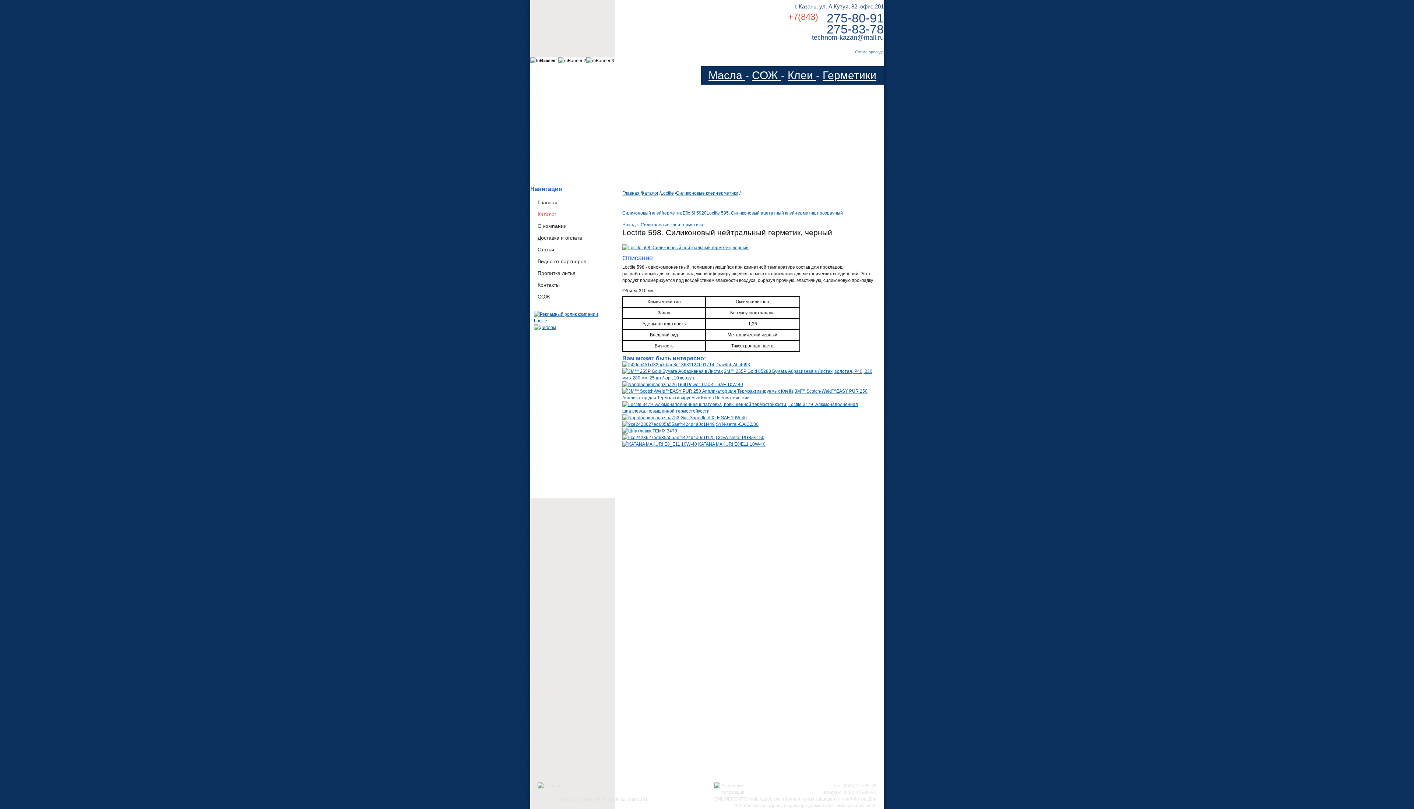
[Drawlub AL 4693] (668, 364)
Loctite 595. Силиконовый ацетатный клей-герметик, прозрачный (775, 213)
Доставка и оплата (560, 238)
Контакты (549, 285)
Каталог (547, 214)
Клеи (802, 75)
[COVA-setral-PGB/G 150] (668, 437)
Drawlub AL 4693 (732, 364)
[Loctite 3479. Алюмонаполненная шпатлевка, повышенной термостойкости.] (704, 404)
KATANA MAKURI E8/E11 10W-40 (732, 444)
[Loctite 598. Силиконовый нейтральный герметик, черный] (685, 247)
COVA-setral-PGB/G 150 (740, 437)
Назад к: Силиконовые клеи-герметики (662, 224)
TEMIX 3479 (665, 431)
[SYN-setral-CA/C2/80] (668, 424)
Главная (547, 202)
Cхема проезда (869, 52)
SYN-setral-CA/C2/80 (737, 424)
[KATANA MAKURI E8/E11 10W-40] (659, 444)
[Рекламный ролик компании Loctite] (572, 321)
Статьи (546, 249)
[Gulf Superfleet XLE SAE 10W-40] (650, 417)
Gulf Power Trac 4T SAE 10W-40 (710, 384)
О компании (552, 226)
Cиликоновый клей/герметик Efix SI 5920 (664, 213)
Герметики (849, 75)
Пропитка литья (557, 273)
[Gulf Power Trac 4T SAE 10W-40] (649, 384)
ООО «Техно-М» (603, 21)
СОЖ (766, 75)
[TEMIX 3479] (636, 431)
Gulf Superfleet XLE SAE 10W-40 (713, 417)
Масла (726, 75)
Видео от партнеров (562, 261)
